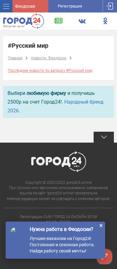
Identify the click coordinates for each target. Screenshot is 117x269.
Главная (15, 58)
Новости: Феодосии (48, 58)
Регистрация (70, 6)
